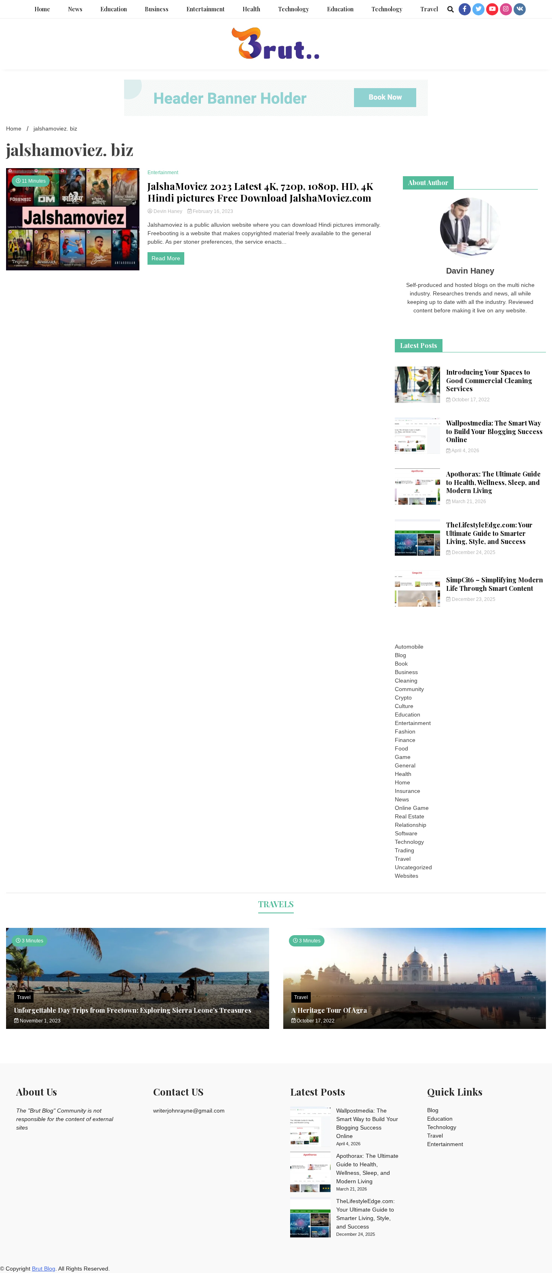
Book (401, 663)
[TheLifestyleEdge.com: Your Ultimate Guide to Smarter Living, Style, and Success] (310, 1218)
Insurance (407, 791)
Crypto (403, 697)
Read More (166, 258)
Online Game (412, 808)
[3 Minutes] (414, 1027)
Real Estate (409, 816)
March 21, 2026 (468, 501)
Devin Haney (167, 211)
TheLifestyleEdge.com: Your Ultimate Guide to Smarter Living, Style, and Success (489, 533)
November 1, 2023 (40, 1021)
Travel (429, 9)
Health (251, 9)
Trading (404, 850)
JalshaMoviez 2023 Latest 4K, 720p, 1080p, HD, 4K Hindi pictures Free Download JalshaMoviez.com (260, 192)
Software (406, 833)
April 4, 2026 (465, 450)
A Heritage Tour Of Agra (329, 1010)
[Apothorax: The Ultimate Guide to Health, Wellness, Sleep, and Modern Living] (310, 1173)
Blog (400, 655)
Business (157, 9)
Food (401, 748)
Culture (404, 706)
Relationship (410, 825)
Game (403, 757)
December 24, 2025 (473, 552)
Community (409, 689)
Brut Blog (43, 1268)
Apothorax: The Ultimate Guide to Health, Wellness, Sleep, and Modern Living (493, 482)
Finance (405, 740)
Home (42, 9)
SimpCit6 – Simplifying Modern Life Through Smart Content (494, 583)
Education (113, 9)
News (75, 9)
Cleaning (406, 680)
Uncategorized (413, 867)
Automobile (409, 646)
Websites (406, 876)
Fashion (405, 731)
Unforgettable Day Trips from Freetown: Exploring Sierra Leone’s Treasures (132, 1010)
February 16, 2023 (212, 211)
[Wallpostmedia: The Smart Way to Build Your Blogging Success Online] (310, 1127)
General (405, 765)
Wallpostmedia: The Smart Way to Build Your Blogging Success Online (494, 431)
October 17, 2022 (470, 400)
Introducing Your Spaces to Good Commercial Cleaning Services (489, 380)
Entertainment (205, 9)
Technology (293, 9)
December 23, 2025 (473, 599)
